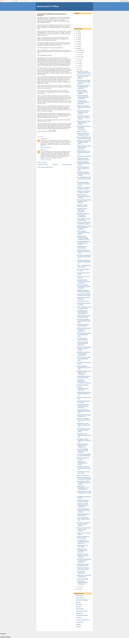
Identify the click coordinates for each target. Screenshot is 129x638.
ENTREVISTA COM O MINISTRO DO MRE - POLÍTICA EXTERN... (84, 349)
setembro (79, 56)
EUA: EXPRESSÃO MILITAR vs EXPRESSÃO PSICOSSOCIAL (84, 128)
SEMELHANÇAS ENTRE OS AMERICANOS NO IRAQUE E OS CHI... (84, 252)
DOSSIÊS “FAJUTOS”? (82, 131)
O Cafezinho (79, 617)
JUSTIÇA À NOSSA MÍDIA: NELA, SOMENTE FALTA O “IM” (83, 519)
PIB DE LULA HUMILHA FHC (83, 475)
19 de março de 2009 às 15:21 (46, 159)
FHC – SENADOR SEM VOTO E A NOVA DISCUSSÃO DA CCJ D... (84, 179)
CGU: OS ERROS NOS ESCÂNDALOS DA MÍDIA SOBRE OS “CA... (83, 542)
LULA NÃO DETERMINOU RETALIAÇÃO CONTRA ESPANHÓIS (82, 451)
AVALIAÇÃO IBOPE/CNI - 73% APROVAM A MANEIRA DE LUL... (83, 152)
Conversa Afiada (79, 608)
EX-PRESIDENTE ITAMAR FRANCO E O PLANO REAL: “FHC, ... (84, 425)
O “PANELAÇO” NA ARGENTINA (84, 156)
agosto (78, 59)
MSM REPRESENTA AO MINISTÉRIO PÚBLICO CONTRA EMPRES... (82, 312)
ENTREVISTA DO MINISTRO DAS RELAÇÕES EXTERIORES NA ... (83, 215)
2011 (77, 41)
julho (78, 61)
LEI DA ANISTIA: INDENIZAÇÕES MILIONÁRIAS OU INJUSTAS (84, 381)
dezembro (79, 50)
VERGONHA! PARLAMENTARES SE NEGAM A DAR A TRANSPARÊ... (84, 561)
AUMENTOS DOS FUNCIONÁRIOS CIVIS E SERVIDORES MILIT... (83, 488)
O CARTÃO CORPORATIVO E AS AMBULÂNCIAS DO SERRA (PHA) (83, 87)
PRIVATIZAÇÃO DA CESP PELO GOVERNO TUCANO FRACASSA (84, 201)
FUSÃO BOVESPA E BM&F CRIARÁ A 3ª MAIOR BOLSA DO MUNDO (84, 174)
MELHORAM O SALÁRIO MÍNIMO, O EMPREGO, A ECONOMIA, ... (83, 556)
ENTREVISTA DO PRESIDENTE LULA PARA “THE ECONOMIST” (84, 330)
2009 (77, 46)
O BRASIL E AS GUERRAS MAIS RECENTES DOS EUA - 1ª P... (84, 420)
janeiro (78, 589)
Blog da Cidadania (80, 597)
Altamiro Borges (79, 595)
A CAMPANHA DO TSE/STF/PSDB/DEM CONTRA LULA (82, 583)
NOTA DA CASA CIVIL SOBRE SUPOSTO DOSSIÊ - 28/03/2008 (83, 123)
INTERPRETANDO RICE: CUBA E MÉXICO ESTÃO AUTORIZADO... (84, 373)
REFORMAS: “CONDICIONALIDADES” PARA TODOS (83, 389)
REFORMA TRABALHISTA (82, 385)
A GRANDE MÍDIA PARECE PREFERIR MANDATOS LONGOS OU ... (83, 406)
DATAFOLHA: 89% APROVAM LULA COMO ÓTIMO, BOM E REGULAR (84, 82)
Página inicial (55, 164)
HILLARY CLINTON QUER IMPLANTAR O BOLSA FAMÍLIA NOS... (82, 343)
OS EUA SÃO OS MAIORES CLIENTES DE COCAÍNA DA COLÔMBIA (83, 510)
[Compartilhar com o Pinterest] (55, 131)
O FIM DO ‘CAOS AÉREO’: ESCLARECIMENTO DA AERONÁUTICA (83, 97)
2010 (77, 44)
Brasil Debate (79, 604)
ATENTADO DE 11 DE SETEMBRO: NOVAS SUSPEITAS (82, 550)
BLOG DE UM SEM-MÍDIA (82, 600)
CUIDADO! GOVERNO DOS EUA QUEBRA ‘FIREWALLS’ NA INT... (84, 394)
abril (78, 67)
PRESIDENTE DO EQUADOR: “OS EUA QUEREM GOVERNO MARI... (83, 354)
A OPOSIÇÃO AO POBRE (82, 578)
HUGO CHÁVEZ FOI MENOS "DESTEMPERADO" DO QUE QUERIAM (84, 483)
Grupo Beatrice (79, 613)
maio (78, 65)
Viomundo (78, 626)
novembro (79, 52)
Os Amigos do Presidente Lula (83, 620)
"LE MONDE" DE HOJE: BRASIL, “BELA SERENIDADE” (82, 210)
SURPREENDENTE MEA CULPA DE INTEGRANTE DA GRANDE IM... (84, 228)
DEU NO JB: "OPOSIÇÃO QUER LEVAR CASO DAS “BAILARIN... (84, 529)
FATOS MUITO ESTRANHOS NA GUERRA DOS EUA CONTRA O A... (84, 257)
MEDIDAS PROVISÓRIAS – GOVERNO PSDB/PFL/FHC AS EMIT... (83, 163)
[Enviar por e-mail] (49, 131)
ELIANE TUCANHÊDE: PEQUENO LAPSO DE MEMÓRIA (82, 92)
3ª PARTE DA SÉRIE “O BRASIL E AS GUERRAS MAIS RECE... (84, 359)
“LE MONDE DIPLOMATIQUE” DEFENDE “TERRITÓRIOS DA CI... (84, 262)
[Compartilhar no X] (52, 131)
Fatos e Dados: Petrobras (81, 611)
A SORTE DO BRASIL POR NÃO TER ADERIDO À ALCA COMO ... (84, 493)
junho (78, 63)
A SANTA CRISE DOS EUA (83, 301)
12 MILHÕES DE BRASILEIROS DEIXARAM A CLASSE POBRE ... (84, 142)
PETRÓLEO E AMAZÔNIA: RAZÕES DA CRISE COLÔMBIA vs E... (83, 445)
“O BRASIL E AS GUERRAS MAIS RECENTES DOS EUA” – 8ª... (84, 107)
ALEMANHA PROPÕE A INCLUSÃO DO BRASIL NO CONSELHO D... (83, 281)
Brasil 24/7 (78, 602)
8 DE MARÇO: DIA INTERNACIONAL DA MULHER (82, 463)
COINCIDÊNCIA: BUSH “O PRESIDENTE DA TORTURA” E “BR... (84, 440)
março (78, 69)
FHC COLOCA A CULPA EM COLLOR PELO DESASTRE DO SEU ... (83, 117)
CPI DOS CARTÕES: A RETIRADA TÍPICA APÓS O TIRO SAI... (83, 233)
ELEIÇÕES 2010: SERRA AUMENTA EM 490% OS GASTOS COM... (83, 505)
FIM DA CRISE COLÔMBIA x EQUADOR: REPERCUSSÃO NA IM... (84, 321)
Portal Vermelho (79, 622)
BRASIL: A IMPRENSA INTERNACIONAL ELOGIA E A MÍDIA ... (84, 368)
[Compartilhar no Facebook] (53, 131)
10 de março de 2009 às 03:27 (46, 147)
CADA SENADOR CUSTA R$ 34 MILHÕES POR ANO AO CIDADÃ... (84, 430)
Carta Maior (78, 606)
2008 (77, 48)
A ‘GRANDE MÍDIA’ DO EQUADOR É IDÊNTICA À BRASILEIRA (83, 102)
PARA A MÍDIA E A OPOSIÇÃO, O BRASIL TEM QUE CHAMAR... (84, 524)
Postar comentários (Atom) (47, 167)
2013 (77, 37)
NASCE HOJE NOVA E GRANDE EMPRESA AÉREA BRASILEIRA (84, 147)
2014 (77, 35)
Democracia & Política (48, 6)
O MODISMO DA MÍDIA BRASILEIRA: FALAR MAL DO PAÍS (84, 435)
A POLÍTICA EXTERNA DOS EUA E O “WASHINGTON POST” (83, 168)
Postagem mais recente (42, 164)
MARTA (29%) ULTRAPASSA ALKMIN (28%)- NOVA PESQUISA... (83, 112)
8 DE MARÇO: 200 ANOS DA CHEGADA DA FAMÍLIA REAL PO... (84, 468)
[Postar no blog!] (51, 131)
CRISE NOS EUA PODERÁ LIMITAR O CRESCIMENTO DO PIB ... (83, 184)
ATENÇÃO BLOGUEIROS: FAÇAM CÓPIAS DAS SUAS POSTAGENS (83, 287)
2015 (77, 33)
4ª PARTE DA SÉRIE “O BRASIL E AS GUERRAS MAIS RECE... (84, 335)
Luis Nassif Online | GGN (81, 615)
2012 (77, 39)
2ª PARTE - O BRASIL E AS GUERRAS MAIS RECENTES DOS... (84, 411)
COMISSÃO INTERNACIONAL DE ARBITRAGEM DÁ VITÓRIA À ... (83, 243)
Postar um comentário (42, 162)
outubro (79, 54)
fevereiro (79, 586)
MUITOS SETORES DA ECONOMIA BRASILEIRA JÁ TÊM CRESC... (84, 196)
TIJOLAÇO (78, 624)
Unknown (42, 138)
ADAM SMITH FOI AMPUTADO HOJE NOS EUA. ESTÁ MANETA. (83, 77)
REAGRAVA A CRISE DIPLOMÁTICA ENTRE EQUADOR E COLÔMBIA (83, 238)
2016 (77, 31)
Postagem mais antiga (67, 164)
